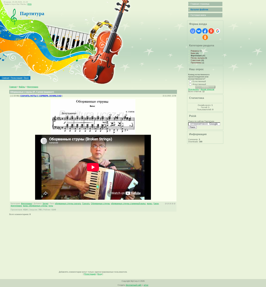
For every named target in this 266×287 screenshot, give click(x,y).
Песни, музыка (197, 58)
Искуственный (199, 84)
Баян (193, 53)
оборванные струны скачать (68, 203)
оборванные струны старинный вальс (128, 203)
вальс (149, 203)
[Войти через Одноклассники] (205, 37)
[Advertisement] (93, 242)
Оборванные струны (100, 203)
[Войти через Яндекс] (211, 31)
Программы (196, 63)
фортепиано (16, 206)
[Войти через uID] (192, 31)
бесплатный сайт (134, 285)
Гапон (156, 203)
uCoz (146, 285)
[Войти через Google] (217, 31)
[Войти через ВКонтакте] (199, 31)
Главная (5, 78)
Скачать (86, 203)
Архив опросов (207, 89)
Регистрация (16, 78)
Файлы (22, 87)
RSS (29, 4)
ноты (50, 206)
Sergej (45, 203)
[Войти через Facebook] (205, 31)
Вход (26, 78)
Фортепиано (32, 87)
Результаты (193, 89)
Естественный (199, 81)
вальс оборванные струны (35, 206)
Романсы (195, 51)
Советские (195, 60)
